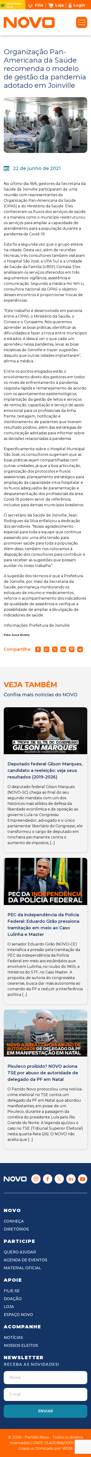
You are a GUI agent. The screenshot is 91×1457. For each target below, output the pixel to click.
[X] (59, 1179)
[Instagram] (36, 1179)
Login (79, 5)
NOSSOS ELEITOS (21, 1345)
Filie (39, 5)
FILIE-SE (12, 1291)
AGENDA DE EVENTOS (25, 1260)
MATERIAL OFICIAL (22, 1268)
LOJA (9, 1307)
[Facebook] (47, 1179)
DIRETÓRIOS (16, 1229)
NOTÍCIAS (13, 1337)
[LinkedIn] (71, 1179)
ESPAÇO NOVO (18, 1314)
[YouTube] (82, 1179)
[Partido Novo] (15, 1178)
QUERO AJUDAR (20, 1252)
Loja (59, 5)
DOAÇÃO (13, 1299)
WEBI (67, 1448)
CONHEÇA (14, 1221)
